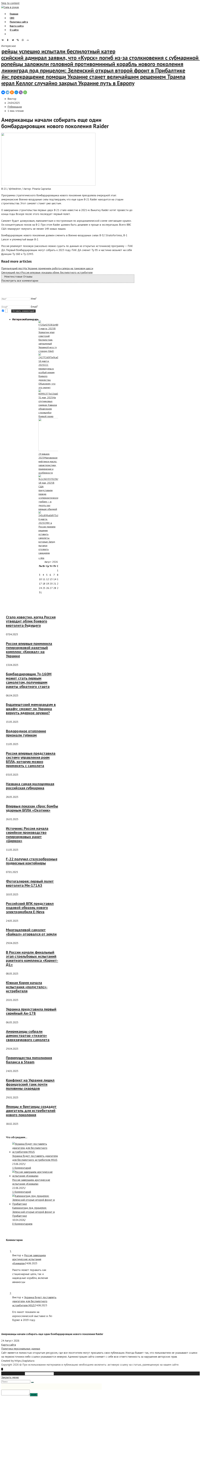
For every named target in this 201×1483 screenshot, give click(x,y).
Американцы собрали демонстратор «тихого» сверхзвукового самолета (27, 1035)
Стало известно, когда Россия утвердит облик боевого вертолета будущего (31, 621)
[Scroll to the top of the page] (2, 1369)
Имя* (34, 298)
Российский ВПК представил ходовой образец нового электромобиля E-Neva (30, 907)
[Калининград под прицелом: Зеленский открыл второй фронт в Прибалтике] (35, 1204)
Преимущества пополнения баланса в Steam (29, 1059)
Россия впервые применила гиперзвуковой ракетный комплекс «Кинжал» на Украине (29, 649)
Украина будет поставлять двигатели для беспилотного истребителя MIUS (34, 1301)
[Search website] (10, 33)
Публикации (15, 106)
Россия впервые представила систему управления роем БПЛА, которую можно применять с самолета (31, 759)
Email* (34, 306)
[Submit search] (32, 1382)
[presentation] (19, 319)
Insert (33, 1394)
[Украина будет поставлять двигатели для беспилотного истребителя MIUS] (35, 1152)
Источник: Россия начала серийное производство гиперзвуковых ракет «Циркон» (27, 834)
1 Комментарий (21, 1168)
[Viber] (18, 40)
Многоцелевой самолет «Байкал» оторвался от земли (31, 931)
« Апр (41, 558)
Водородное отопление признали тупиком (26, 733)
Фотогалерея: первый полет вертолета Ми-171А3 (30, 883)
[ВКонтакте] (3, 40)
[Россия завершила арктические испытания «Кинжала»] (35, 1176)
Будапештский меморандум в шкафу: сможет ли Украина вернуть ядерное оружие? (31, 708)
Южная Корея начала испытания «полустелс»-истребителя (26, 986)
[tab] (19, 319)
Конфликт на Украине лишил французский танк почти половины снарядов (30, 1084)
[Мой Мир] (28, 40)
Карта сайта (8, 1344)
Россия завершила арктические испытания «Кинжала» (29, 1259)
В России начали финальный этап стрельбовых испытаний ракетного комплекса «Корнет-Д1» (32, 958)
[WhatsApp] (23, 40)
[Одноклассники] (8, 40)
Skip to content (10, 3)
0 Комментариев (22, 1224)
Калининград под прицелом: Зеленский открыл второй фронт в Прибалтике (33, 1212)
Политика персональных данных (20, 1348)
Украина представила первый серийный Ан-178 (31, 1011)
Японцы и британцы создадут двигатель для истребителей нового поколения (31, 1110)
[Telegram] (13, 40)
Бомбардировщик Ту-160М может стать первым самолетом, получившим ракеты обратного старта (29, 680)
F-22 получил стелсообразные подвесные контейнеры (31, 860)
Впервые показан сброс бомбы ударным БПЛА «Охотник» (32, 808)
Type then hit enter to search (71, 1373)
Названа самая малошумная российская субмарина (30, 785)
